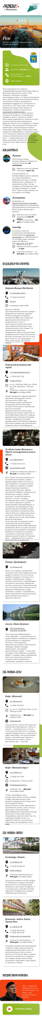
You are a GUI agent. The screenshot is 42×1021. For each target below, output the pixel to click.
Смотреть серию (23, 1009)
